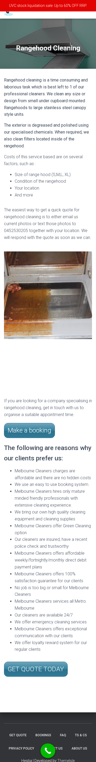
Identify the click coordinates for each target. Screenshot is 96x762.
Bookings (43, 735)
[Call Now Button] (48, 750)
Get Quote (18, 735)
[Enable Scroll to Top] (85, 751)
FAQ (63, 735)
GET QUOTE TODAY (36, 669)
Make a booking (29, 430)
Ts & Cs (81, 735)
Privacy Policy (21, 748)
